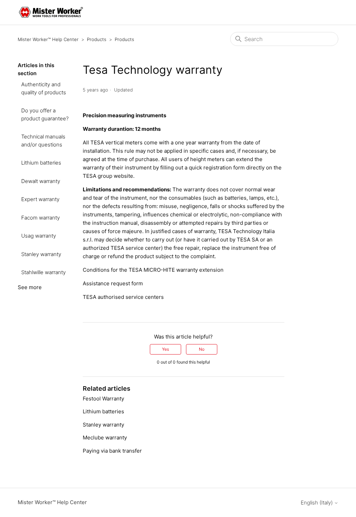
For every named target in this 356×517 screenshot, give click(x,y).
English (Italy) (317, 503)
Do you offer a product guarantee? (44, 114)
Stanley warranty (41, 254)
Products (96, 39)
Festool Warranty (103, 398)
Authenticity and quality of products (43, 88)
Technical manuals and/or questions (43, 140)
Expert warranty (40, 199)
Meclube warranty (105, 437)
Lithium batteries (41, 162)
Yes (165, 349)
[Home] (51, 12)
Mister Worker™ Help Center (48, 39)
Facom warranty (40, 217)
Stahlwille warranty (43, 272)
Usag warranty (38, 235)
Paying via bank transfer (112, 450)
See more (30, 287)
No (201, 349)
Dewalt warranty (40, 181)
